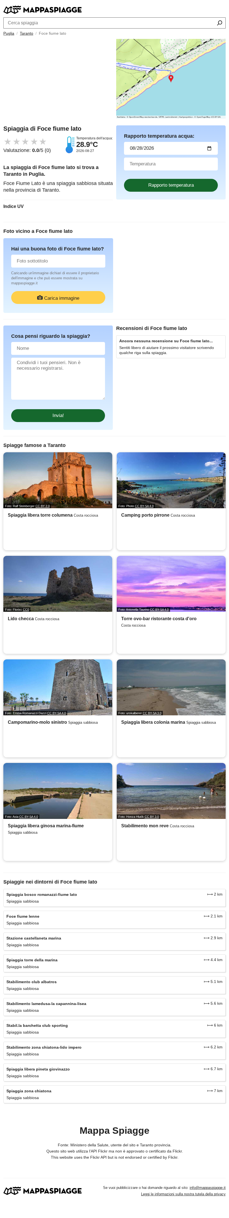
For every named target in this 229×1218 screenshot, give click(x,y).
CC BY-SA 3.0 (152, 713)
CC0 (26, 609)
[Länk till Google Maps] (171, 79)
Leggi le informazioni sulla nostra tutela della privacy (183, 1194)
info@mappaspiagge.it (208, 1188)
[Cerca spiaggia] (220, 23)
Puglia (8, 33)
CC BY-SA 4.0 (144, 506)
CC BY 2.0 (42, 506)
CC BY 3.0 (152, 816)
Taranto (26, 33)
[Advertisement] (58, 82)
